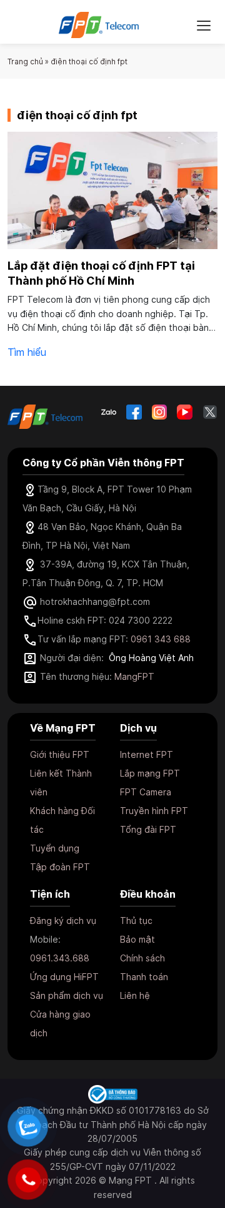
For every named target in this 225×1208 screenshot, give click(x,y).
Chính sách (142, 958)
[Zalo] (108, 412)
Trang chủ (25, 61)
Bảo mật (137, 939)
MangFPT (134, 676)
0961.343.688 (59, 958)
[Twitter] (210, 412)
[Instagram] (159, 412)
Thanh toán (144, 976)
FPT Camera (145, 792)
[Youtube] (184, 412)
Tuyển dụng (54, 848)
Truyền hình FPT (154, 810)
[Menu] (204, 25)
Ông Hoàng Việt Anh (151, 657)
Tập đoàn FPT (60, 867)
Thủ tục (136, 920)
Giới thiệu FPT (59, 754)
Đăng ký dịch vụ (63, 920)
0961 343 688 (161, 639)
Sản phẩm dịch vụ (66, 995)
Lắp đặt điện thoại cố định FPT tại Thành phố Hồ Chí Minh (101, 273)
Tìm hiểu (27, 352)
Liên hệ (135, 995)
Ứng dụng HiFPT (64, 976)
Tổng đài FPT (148, 829)
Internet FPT (146, 754)
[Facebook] (133, 412)
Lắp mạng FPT (150, 773)
